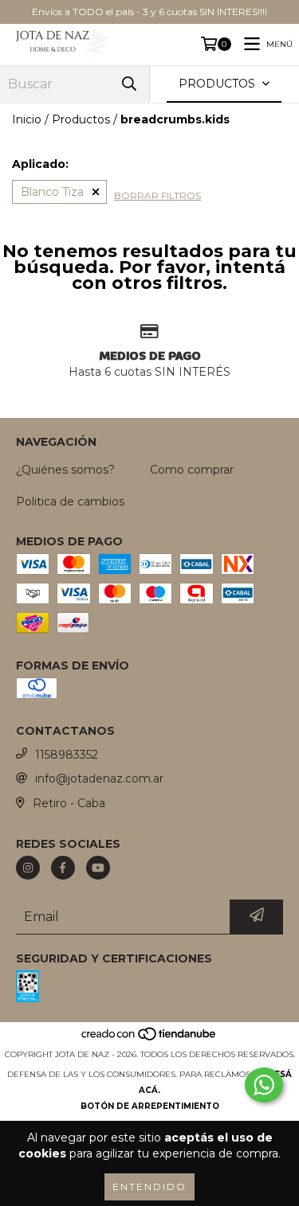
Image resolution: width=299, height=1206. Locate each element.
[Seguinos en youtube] (98, 868)
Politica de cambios (70, 501)
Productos (81, 119)
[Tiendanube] (149, 1038)
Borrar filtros (157, 195)
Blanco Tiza (52, 192)
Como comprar (192, 469)
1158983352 (66, 754)
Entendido (149, 1186)
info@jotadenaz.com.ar (99, 778)
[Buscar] (129, 84)
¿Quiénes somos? (65, 469)
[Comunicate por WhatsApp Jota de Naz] (264, 1085)
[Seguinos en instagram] (28, 868)
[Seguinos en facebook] (63, 868)
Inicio (26, 119)
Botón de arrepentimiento (150, 1106)
